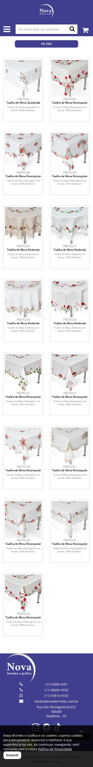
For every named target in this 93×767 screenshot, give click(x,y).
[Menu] (6, 30)
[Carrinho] (85, 27)
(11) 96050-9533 (56, 690)
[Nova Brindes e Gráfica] (46, 11)
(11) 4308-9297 (56, 684)
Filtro (46, 44)
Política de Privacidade (55, 749)
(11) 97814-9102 (56, 695)
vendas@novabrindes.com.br (56, 701)
